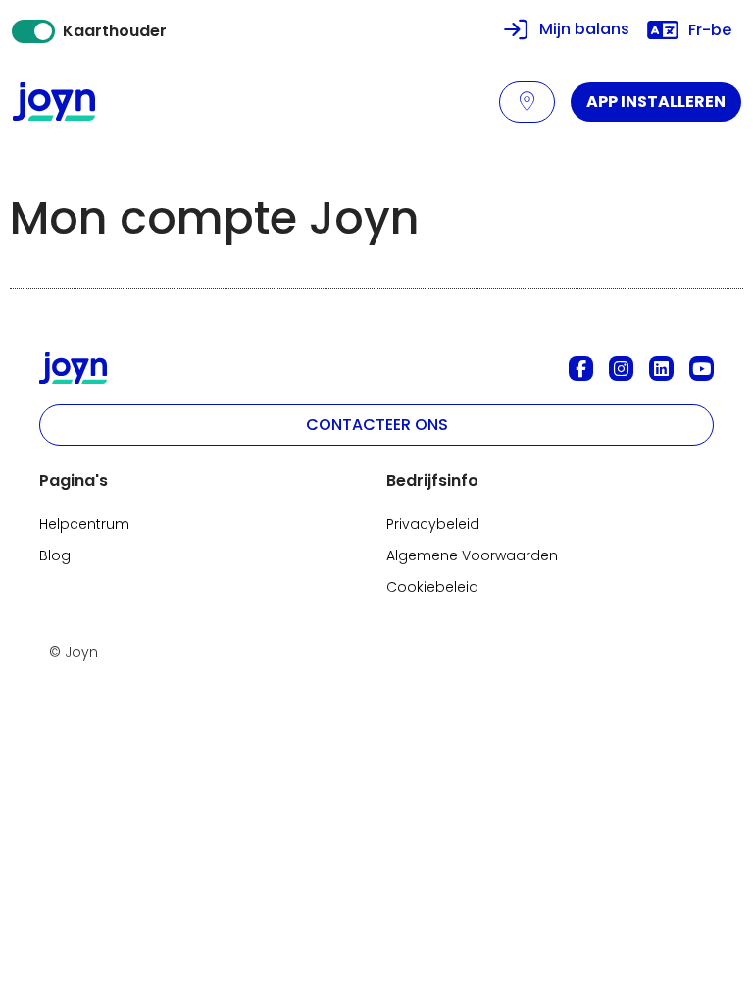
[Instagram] (621, 368)
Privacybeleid (432, 524)
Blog (55, 555)
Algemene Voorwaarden (472, 555)
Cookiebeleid (432, 587)
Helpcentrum (84, 524)
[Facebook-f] (581, 368)
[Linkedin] (661, 368)
